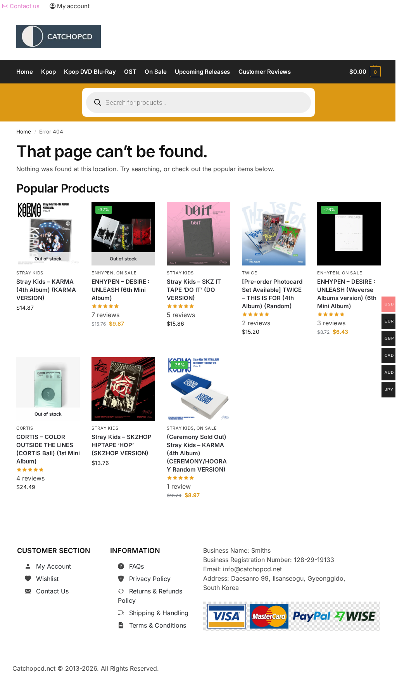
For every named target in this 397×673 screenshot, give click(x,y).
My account (72, 6)
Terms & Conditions (157, 625)
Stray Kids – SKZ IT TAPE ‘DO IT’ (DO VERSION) (194, 290)
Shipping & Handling (158, 613)
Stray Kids (29, 273)
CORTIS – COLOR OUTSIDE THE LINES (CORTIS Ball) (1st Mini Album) (48, 449)
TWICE (249, 273)
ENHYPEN (102, 273)
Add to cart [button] (198, 341)
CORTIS (24, 428)
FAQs (136, 566)
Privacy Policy (150, 579)
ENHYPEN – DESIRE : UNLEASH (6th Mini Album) (120, 290)
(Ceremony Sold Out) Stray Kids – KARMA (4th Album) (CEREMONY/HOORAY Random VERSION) (197, 454)
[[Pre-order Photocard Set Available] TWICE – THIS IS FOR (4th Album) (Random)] (274, 233)
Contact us (24, 6)
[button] (365, 71)
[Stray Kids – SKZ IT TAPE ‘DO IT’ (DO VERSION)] (198, 233)
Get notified (48, 325)
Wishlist (47, 579)
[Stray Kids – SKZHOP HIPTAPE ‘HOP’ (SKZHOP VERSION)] (123, 389)
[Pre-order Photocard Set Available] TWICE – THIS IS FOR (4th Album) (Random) (272, 294)
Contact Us (52, 591)
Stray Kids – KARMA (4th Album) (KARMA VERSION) (46, 290)
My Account (53, 566)
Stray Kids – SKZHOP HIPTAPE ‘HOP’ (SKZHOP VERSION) (121, 445)
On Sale (126, 273)
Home (23, 131)
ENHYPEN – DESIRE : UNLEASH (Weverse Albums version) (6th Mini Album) (346, 294)
